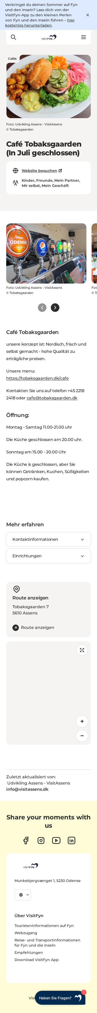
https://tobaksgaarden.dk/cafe (37, 378)
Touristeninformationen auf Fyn (44, 925)
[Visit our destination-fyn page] (71, 840)
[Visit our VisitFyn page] (25, 840)
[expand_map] (82, 650)
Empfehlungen (28, 952)
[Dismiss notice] (88, 15)
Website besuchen (39, 170)
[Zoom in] (82, 721)
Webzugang (25, 933)
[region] (48, 693)
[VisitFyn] (30, 866)
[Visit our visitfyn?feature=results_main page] (56, 840)
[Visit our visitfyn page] (41, 840)
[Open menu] (83, 37)
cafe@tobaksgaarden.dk (52, 397)
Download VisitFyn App (36, 959)
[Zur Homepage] (48, 37)
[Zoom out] (82, 736)
